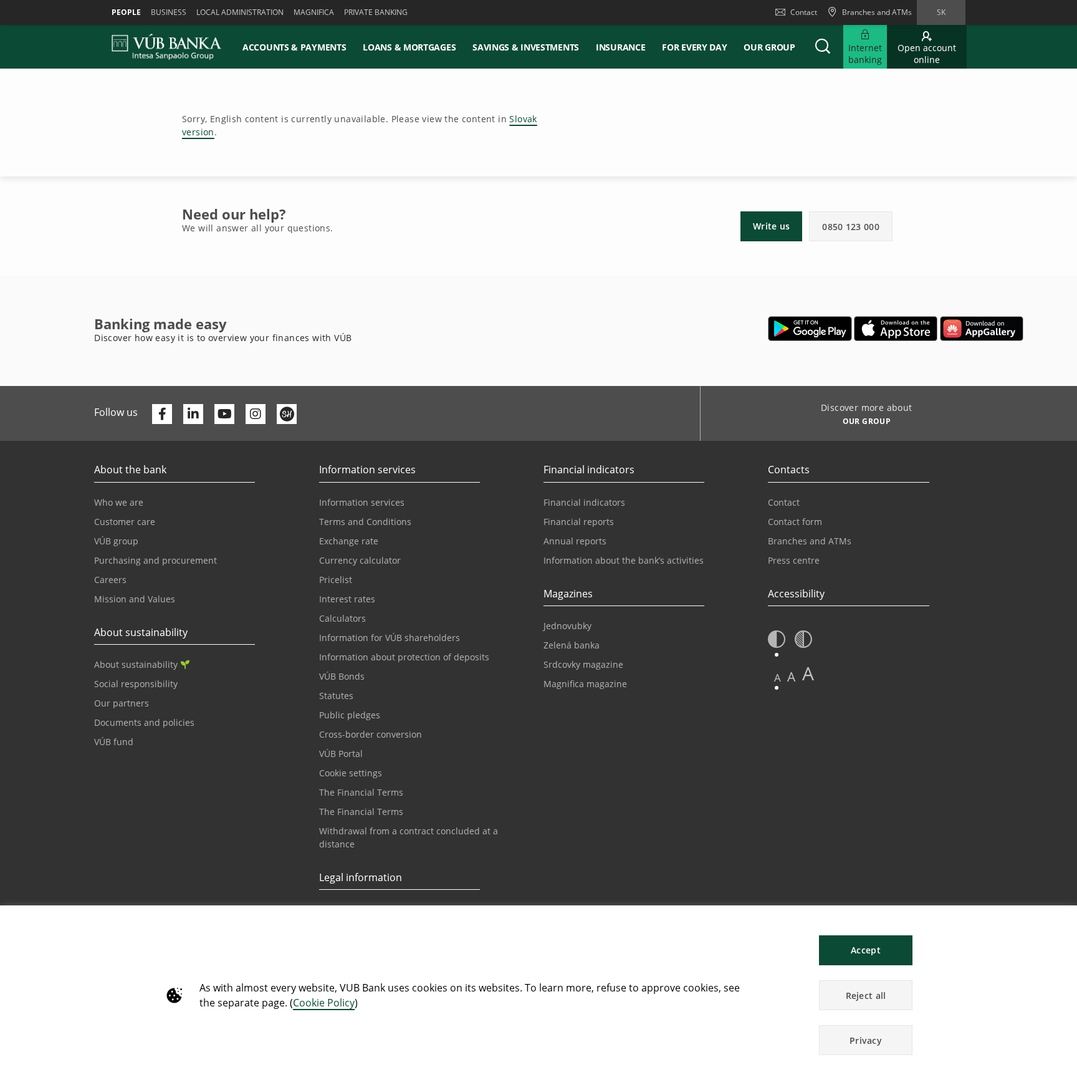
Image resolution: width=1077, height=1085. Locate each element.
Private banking (376, 12)
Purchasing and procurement (155, 560)
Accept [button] (866, 950)
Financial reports (578, 522)
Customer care (124, 522)
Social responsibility (136, 684)
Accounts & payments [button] (294, 47)
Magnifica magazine (585, 684)
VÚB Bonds (342, 676)
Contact (803, 12)
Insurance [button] (620, 47)
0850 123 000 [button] (850, 227)
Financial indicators (584, 502)
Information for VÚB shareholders (389, 638)
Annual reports (574, 541)
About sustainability (136, 664)
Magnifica (314, 12)
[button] (822, 47)
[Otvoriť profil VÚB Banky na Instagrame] (256, 414)
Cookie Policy (324, 1003)
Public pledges (349, 715)
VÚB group (116, 541)
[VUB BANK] (167, 47)
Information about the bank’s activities (623, 560)
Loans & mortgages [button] (409, 47)
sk (941, 12)
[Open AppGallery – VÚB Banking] (981, 328)
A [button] (777, 677)
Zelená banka (571, 645)
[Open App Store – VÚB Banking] (896, 328)
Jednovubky (567, 626)
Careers (110, 580)
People (126, 12)
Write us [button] (771, 226)
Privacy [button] (866, 1040)
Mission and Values (134, 599)
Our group (769, 47)
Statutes (336, 696)
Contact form (795, 522)
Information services (361, 502)
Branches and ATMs (809, 541)
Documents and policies (144, 722)
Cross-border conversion (370, 734)
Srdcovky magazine (583, 664)
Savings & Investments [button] (525, 47)
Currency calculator (360, 560)
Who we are (118, 502)
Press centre (794, 560)
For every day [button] (694, 47)
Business (168, 12)
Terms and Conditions (365, 522)
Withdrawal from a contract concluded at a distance (408, 837)
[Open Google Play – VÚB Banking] (810, 328)
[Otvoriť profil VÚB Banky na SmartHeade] (287, 414)
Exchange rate (348, 541)
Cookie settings (350, 773)
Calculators (342, 618)
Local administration (240, 12)
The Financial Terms (361, 792)
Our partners (121, 703)
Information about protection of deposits (404, 657)
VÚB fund (113, 742)
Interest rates (347, 599)
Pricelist (335, 580)
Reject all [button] (866, 995)
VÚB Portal (341, 754)
